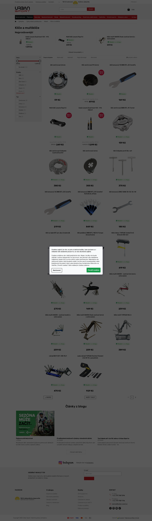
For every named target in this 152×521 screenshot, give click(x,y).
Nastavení (57, 270)
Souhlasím (94, 270)
